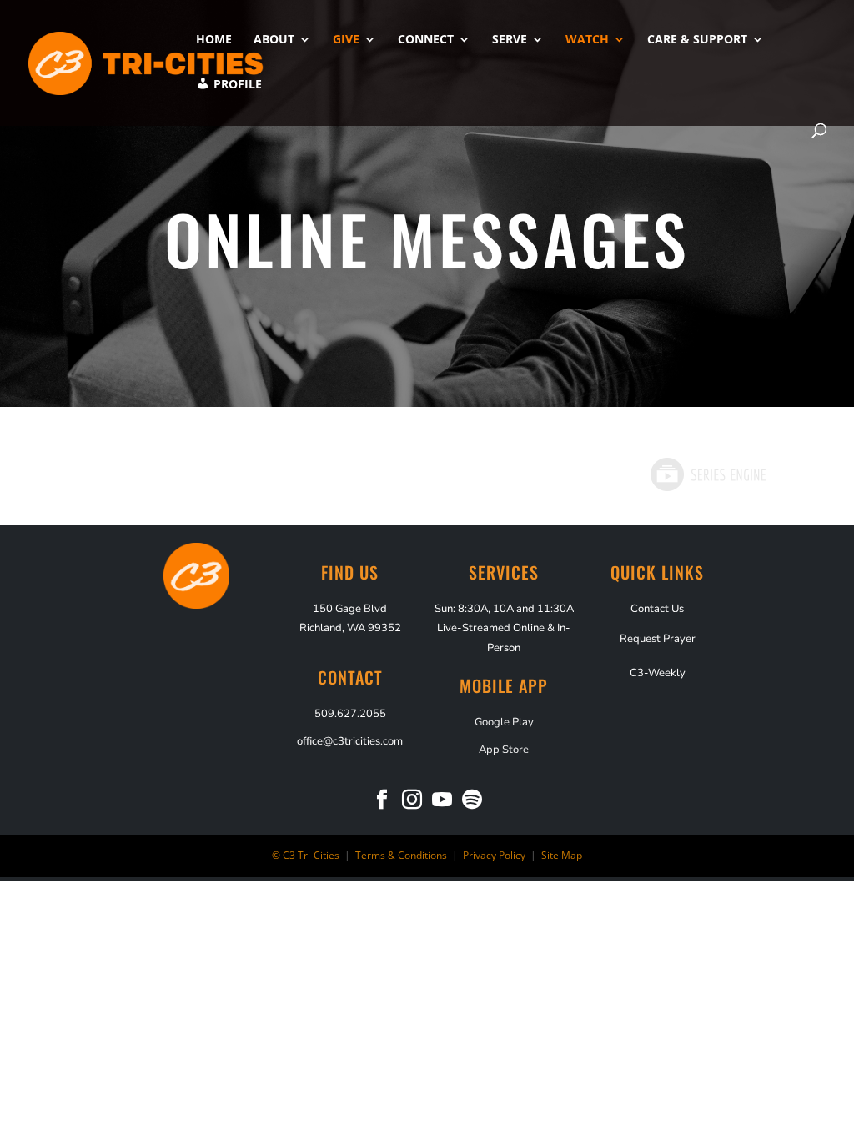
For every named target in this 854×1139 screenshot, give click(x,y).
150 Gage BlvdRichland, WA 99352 (350, 618)
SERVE (509, 40)
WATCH (587, 40)
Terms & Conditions (401, 855)
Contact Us (657, 608)
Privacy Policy (492, 855)
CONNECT (426, 40)
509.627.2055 (350, 713)
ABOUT (274, 40)
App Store (504, 750)
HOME (214, 40)
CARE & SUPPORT (697, 40)
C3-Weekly (658, 672)
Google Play (504, 722)
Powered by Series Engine (707, 474)
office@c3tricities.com (350, 742)
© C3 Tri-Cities (305, 855)
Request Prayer (658, 638)
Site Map (561, 855)
